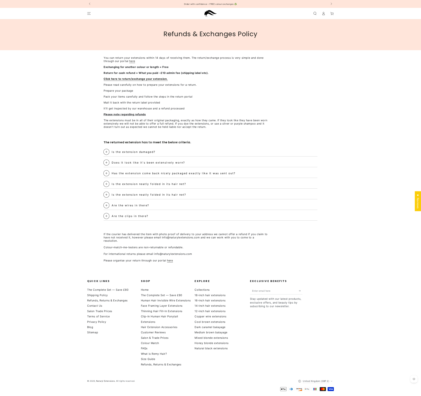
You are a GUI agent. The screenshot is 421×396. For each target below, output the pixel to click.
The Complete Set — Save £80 (107, 289)
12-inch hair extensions (210, 311)
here (132, 61)
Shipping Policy (97, 295)
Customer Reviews (153, 332)
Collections (202, 289)
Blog (90, 327)
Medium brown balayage (211, 332)
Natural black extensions (211, 348)
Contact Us (94, 305)
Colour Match (150, 343)
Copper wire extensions (210, 316)
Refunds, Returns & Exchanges (107, 300)
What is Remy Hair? (154, 353)
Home (145, 289)
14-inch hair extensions (210, 305)
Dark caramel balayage (210, 327)
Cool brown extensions (210, 321)
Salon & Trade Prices (155, 337)
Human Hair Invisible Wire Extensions (166, 300)
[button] (315, 13)
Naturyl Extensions (105, 381)
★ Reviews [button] (418, 201)
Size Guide (148, 359)
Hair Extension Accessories (159, 327)
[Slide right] (331, 4)
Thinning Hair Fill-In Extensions (161, 311)
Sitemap (92, 332)
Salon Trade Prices (99, 311)
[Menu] (89, 13)
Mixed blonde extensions (211, 337)
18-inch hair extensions (210, 295)
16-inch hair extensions (210, 300)
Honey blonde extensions (211, 343)
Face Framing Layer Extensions (162, 305)
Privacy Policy (96, 321)
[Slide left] (90, 4)
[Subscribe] (301, 290)
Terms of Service (98, 316)
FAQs (144, 348)
